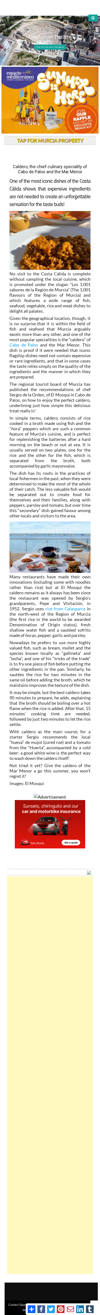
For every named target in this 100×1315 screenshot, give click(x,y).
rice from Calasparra (65, 608)
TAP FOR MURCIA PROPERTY (50, 140)
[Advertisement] (50, 1075)
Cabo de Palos (23, 345)
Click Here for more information (50, 47)
